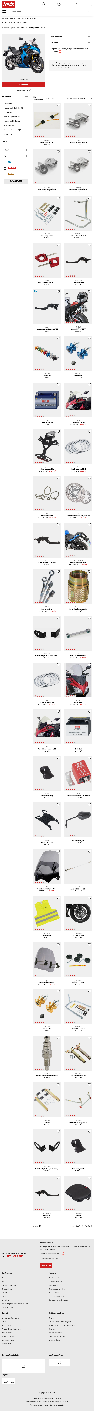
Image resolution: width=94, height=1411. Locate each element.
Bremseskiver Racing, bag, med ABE (78, 516)
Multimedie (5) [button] (9, 125)
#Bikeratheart (54, 1285)
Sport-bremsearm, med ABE (47, 562)
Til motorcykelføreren (56, 1296)
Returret (52, 1329)
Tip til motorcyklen (55, 1281)
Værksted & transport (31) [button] (13, 130)
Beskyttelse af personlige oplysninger (62, 1325)
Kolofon (51, 1318)
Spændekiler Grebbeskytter (78, 142)
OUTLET (11, 174)
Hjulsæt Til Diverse (78, 982)
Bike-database (7, 1289)
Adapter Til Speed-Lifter (78, 889)
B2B (3, 1281)
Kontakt (4, 1278)
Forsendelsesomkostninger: (33, 1401)
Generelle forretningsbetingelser (60, 1322)
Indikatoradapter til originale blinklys (47, 656)
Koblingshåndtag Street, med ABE (47, 329)
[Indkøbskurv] (90, 4)
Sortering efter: (72, 98)
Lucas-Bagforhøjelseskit (78, 656)
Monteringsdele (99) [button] (11, 134)
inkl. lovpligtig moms (47, 1398)
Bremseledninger (47, 609)
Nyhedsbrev (6, 1293)
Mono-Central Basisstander (78, 1122)
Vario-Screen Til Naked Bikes (46, 889)
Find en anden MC (22, 91)
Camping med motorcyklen (58, 1300)
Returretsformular (55, 1333)
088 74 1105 (15, 1256)
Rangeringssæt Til (47, 236)
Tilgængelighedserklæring (58, 1336)
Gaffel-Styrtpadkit (78, 935)
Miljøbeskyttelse (54, 1340)
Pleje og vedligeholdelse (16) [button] (14, 108)
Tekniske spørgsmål (9, 1285)
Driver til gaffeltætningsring (78, 609)
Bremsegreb (47, 1215)
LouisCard (5, 1300)
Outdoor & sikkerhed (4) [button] (12, 121)
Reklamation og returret (10, 1336)
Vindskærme (78, 702)
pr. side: (48, 98)
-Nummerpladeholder (47, 469)
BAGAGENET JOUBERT (78, 329)
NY (9, 162)
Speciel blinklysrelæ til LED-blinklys (78, 795)
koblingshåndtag (78, 282)
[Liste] (61, 98)
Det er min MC (23, 85)
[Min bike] (59, 4)
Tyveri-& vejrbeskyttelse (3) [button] (13, 117)
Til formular (70, 68)
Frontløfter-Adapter (78, 1029)
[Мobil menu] (4, 11)
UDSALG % (12, 168)
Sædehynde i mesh (47, 842)
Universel (47, 1122)
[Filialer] (43, 4)
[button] (89, 12)
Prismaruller (47, 376)
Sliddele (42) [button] (8, 104)
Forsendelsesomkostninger (11, 1329)
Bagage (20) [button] (8, 112)
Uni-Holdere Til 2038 (47, 142)
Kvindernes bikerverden (57, 1278)
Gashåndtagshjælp (47, 795)
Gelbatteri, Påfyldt (47, 422)
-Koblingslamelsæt (47, 516)
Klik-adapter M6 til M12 (78, 1075)
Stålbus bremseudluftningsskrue (47, 1075)
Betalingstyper (7, 1333)
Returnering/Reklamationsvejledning (15, 1304)
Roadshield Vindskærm (46, 982)
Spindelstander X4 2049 (78, 236)
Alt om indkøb (6, 1325)
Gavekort (5, 1296)
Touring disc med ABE (78, 422)
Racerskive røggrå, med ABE (47, 749)
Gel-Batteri (78, 749)
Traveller (78, 1215)
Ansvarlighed (6, 1344)
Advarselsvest (47, 935)
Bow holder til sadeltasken (78, 562)
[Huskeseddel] (74, 4)
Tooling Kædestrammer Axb (47, 282)
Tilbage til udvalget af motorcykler (15, 22)
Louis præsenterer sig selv (11, 1318)
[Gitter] (57, 98)
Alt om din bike (54, 1293)
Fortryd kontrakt (7, 1307)
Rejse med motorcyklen (57, 1289)
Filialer (4, 1322)
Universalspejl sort (78, 840)
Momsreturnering (8, 1340)
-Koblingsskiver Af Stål (78, 469)
